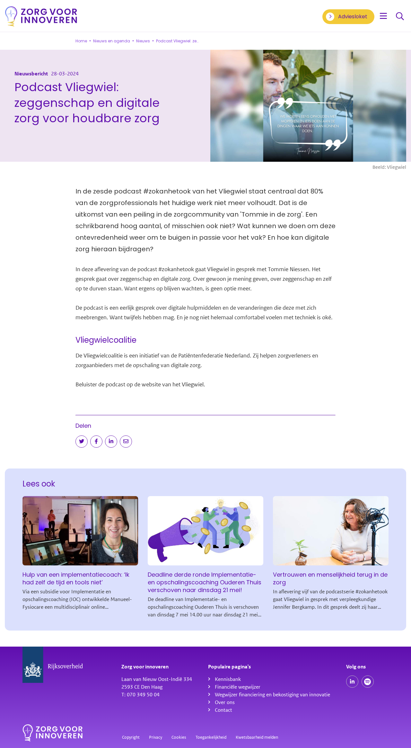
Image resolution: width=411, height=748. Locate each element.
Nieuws (143, 41)
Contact (223, 710)
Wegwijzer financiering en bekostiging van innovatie (272, 695)
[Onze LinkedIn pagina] (352, 681)
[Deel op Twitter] (81, 441)
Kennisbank (228, 679)
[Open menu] (383, 16)
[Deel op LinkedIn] (111, 441)
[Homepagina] (41, 16)
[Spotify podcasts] (368, 681)
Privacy (155, 737)
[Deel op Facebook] (96, 441)
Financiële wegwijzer (237, 687)
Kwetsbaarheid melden (257, 737)
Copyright (131, 737)
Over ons (225, 702)
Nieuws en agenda (111, 41)
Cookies (178, 737)
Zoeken (400, 16)
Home (81, 41)
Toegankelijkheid (211, 737)
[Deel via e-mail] (126, 441)
